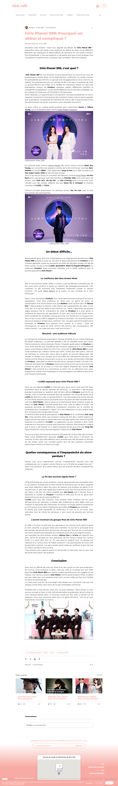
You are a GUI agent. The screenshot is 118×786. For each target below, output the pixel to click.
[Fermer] (116, 783)
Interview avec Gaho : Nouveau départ (27, 698)
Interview (43, 15)
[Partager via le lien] (39, 659)
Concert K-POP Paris (56, 15)
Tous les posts (20, 15)
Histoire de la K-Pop (83, 15)
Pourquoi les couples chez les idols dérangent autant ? (89, 698)
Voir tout (99, 675)
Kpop (45, 652)
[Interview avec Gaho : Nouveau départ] (29, 685)
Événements (32, 15)
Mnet (52, 652)
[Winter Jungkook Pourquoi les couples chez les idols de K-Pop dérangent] (89, 685)
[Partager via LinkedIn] (35, 659)
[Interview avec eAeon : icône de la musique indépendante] (59, 685)
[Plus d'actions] (92, 27)
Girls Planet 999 (62, 652)
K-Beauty (70, 15)
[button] (97, 5)
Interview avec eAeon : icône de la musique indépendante (58, 698)
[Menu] (104, 5)
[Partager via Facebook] (26, 659)
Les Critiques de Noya (33, 652)
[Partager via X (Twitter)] (30, 659)
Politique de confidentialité (17, 784)
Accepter (109, 783)
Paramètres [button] (89, 783)
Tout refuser (99, 783)
